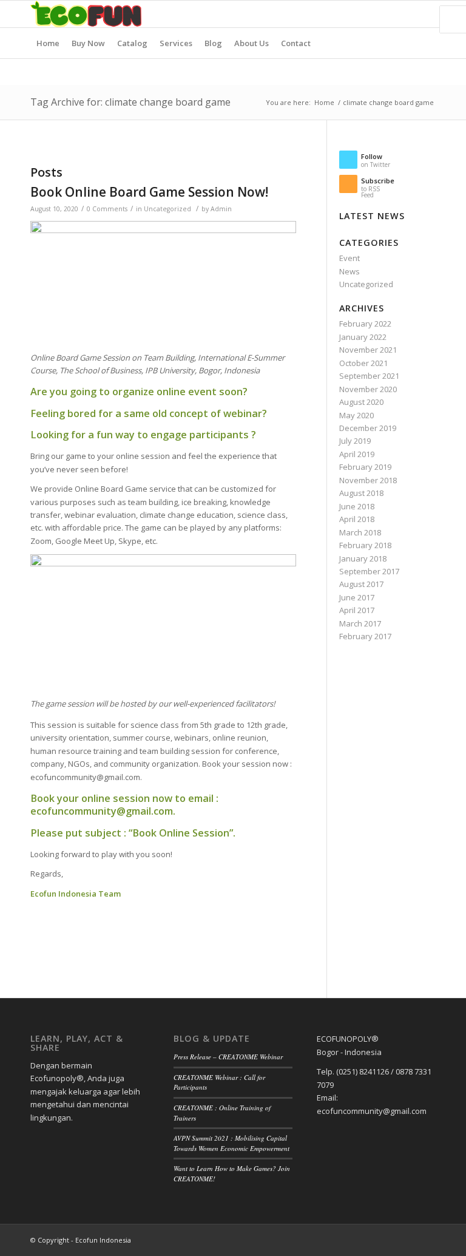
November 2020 (368, 389)
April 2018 (356, 519)
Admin (221, 209)
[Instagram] (408, 14)
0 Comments (107, 209)
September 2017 (369, 571)
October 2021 (363, 363)
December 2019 (367, 428)
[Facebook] (390, 14)
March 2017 (360, 623)
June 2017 (356, 597)
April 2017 (356, 610)
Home (324, 102)
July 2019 (355, 440)
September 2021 (369, 375)
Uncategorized (167, 209)
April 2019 (356, 454)
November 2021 (368, 349)
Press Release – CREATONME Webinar (228, 1056)
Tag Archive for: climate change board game (130, 102)
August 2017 (361, 584)
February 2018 (365, 545)
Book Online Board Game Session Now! (149, 191)
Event (349, 258)
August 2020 (361, 401)
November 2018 (368, 480)
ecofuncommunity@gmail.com (101, 811)
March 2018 (360, 532)
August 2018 (361, 492)
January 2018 (363, 558)
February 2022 (365, 323)
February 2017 (365, 636)
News (349, 271)
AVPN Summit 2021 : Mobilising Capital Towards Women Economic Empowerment (231, 1143)
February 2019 (365, 466)
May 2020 (356, 415)
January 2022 (363, 336)
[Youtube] (426, 14)
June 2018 (356, 506)
